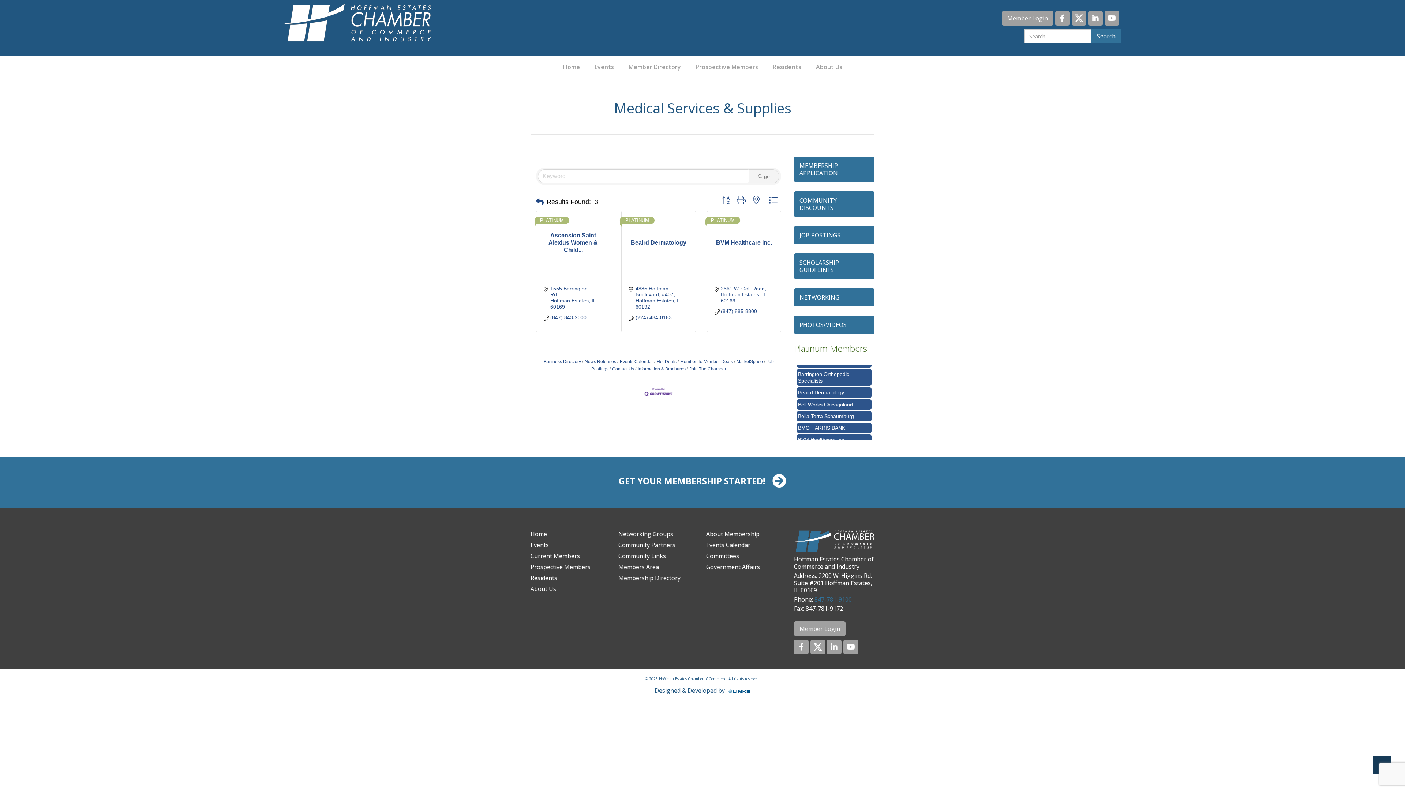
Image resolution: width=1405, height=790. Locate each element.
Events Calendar (636, 361)
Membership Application (818, 169)
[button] (540, 202)
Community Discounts (818, 204)
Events (604, 67)
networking (819, 297)
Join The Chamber (707, 369)
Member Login (1027, 18)
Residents (787, 67)
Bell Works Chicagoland (825, 392)
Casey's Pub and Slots (824, 439)
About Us (829, 67)
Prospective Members (727, 67)
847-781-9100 (832, 599)
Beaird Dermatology (821, 380)
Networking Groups (645, 534)
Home (571, 67)
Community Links (642, 556)
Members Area (638, 567)
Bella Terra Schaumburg (826, 404)
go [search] (767, 176)
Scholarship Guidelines (819, 266)
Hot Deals (667, 361)
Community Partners (646, 545)
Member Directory (655, 67)
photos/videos (823, 325)
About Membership (733, 534)
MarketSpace (750, 361)
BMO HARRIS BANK (821, 416)
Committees (722, 556)
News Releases (600, 361)
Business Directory (562, 361)
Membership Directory (649, 578)
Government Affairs (733, 567)
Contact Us (623, 369)
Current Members (555, 556)
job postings (819, 235)
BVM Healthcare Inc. (822, 427)
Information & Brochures (662, 369)
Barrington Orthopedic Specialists (823, 365)
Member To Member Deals (706, 361)
